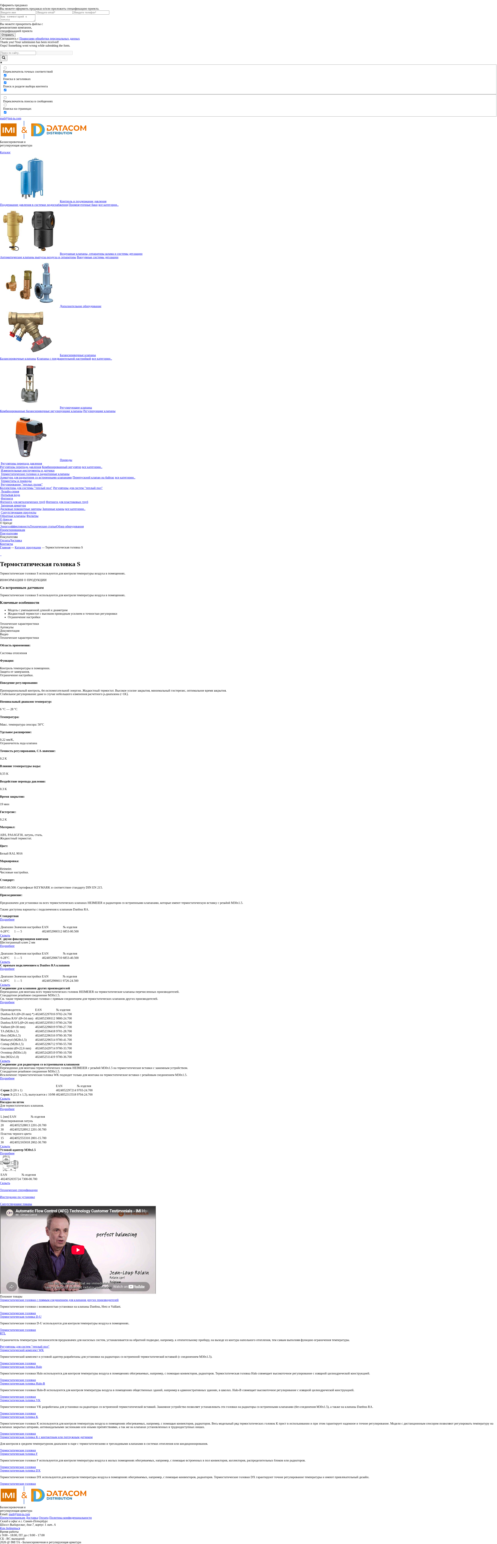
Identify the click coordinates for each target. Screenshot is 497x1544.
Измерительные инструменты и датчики (28, 470)
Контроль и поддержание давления (83, 201)
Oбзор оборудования (70, 526)
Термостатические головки (18, 1313)
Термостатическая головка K (19, 1417)
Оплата (5, 540)
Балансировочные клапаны (78, 355)
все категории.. (108, 204)
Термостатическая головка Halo (21, 1366)
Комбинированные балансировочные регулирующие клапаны (41, 411)
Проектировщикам (12, 530)
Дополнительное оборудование (80, 306)
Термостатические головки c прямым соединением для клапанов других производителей (59, 1300)
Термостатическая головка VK (20, 1400)
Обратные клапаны (13, 516)
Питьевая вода (10, 495)
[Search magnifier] (3, 58)
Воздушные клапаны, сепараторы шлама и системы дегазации (101, 253)
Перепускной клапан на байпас (93, 477)
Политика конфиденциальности (70, 1517)
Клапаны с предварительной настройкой (64, 358)
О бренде (6, 519)
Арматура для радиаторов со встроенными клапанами (36, 477)
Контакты (6, 544)
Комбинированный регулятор (61, 467)
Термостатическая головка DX (20, 1470)
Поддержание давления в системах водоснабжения (34, 204)
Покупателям (9, 533)
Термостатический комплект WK (22, 1350)
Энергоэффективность (15, 526)
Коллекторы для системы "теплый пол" (26, 488)
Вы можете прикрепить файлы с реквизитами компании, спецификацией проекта (21, 27)
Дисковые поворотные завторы (21, 509)
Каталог (5, 152)
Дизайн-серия (10, 491)
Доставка (16, 540)
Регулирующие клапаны (76, 407)
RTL (3, 1333)
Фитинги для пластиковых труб (67, 502)
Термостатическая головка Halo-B (22, 1383)
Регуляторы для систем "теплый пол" (78, 488)
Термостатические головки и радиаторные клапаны (35, 474)
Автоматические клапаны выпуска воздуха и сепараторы (38, 257)
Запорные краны (53, 509)
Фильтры (32, 516)
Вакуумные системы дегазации (97, 257)
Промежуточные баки (83, 204)
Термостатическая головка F (19, 1453)
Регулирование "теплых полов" (22, 484)
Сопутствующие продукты (18, 512)
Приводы (66, 460)
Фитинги (7, 498)
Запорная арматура (13, 505)
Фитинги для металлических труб (22, 502)
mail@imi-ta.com (10, 118)
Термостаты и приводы (16, 481)
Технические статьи (43, 526)
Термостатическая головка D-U (21, 1316)
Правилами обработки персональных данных (49, 38)
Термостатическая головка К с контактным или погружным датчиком (46, 1437)
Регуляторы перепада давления (21, 463)
